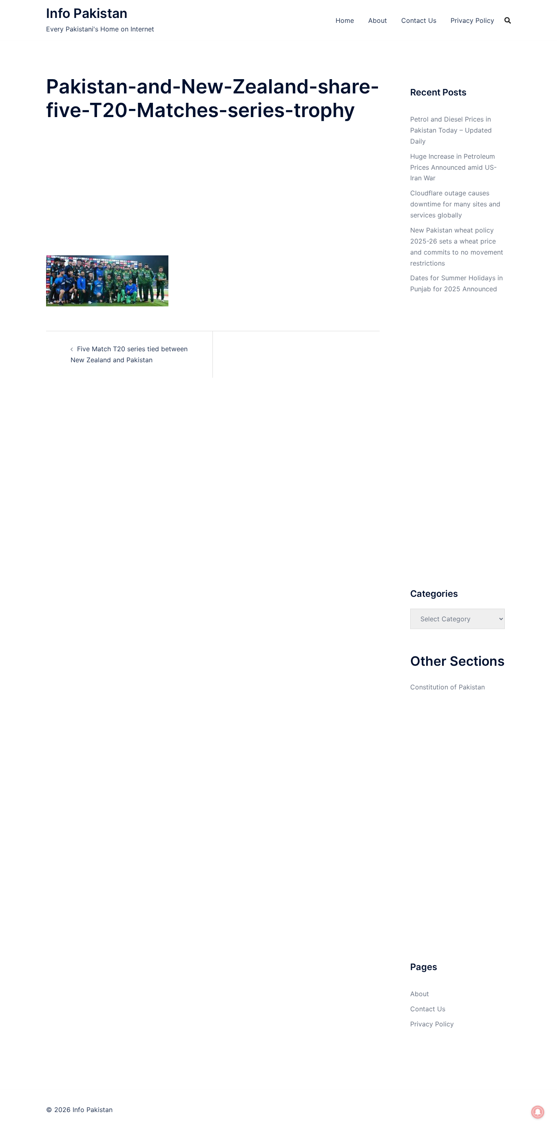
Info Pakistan (87, 13)
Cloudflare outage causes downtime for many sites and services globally (455, 204)
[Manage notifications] (537, 1112)
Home (345, 20)
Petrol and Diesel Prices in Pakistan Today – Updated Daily (451, 130)
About (377, 20)
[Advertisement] (213, 195)
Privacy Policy (472, 20)
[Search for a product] (507, 20)
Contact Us (418, 20)
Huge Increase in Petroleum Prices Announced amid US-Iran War (453, 167)
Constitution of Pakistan (447, 687)
